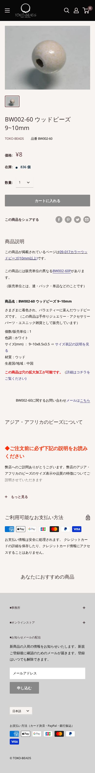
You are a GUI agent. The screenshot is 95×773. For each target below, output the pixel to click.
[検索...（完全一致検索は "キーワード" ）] (66, 10)
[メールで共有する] (86, 219)
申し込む (24, 687)
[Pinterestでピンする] (68, 219)
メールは (78, 400)
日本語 (16, 711)
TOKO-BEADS (14, 138)
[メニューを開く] (7, 10)
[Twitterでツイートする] (77, 219)
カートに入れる (47, 200)
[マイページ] (76, 10)
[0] (86, 10)
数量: (9, 182)
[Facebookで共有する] (59, 219)
